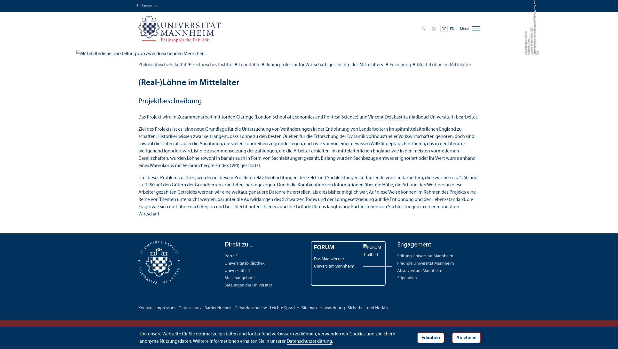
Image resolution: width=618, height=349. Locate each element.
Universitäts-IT (238, 271)
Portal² (231, 256)
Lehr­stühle (249, 65)
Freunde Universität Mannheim (425, 263)
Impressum (166, 308)
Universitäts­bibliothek (244, 263)
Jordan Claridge (238, 117)
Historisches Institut (212, 65)
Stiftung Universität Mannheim (425, 256)
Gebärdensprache (251, 308)
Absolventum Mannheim (419, 271)
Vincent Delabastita (388, 117)
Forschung (400, 65)
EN (452, 29)
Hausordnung (332, 308)
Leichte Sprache (284, 308)
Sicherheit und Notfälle (368, 308)
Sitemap (309, 308)
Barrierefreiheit (218, 308)
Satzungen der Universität (248, 285)
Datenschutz (190, 308)
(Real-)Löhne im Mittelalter (444, 65)
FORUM (324, 248)
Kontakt (145, 308)
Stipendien (407, 278)
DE (444, 29)
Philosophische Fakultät (162, 65)
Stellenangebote (240, 278)
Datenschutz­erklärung (309, 341)
